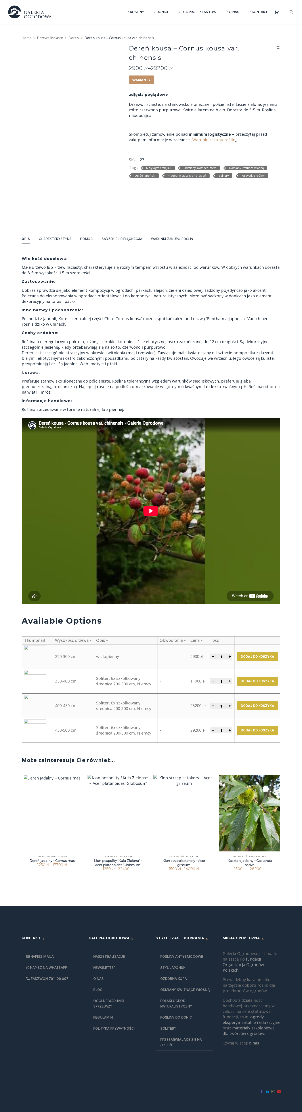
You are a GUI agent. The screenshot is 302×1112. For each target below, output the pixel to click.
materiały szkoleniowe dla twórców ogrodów (249, 1030)
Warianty (141, 80)
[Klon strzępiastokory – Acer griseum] (183, 813)
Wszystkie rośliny (253, 176)
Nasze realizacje (109, 956)
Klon (129, 856)
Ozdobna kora (173, 979)
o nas (254, 1043)
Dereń (74, 37)
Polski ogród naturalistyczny (176, 1003)
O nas (234, 12)
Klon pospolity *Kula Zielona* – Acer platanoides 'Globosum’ (118, 862)
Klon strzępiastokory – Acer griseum (184, 862)
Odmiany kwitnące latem (200, 168)
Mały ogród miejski (158, 168)
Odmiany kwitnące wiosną (246, 168)
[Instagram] (273, 1091)
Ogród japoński (145, 176)
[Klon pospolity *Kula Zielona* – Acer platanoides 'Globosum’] (118, 813)
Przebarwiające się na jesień (187, 176)
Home (26, 37)
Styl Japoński (173, 967)
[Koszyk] (278, 11)
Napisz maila (42, 956)
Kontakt (260, 12)
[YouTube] (279, 1091)
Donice (163, 12)
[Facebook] (262, 1091)
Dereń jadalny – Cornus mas (52, 861)
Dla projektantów (199, 12)
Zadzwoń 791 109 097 (49, 979)
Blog (98, 990)
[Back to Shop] (278, 47)
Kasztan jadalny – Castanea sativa (250, 862)
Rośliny (137, 12)
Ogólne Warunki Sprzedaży (108, 1003)
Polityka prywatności (114, 1028)
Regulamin (103, 1017)
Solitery (224, 176)
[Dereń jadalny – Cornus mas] (52, 813)
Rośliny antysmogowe (181, 956)
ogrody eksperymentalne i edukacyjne (251, 1019)
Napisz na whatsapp (48, 967)
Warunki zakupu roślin (213, 139)
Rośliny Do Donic (176, 1017)
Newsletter (104, 967)
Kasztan (261, 856)
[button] (291, 12)
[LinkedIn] (267, 1091)
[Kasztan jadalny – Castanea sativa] (249, 813)
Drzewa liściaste (50, 37)
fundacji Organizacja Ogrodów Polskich (243, 964)
